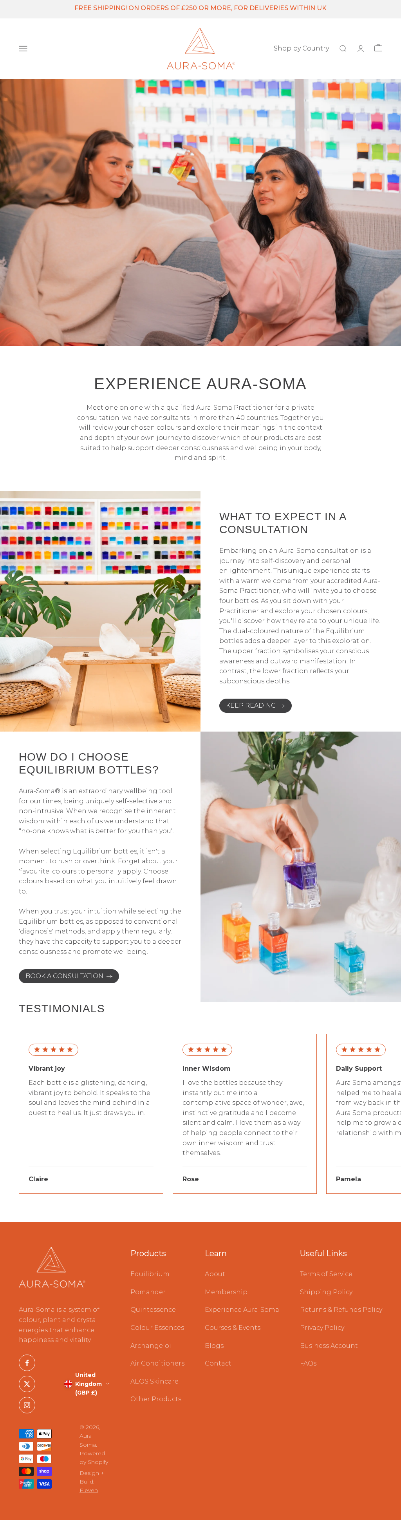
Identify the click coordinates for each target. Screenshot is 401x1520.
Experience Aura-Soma (242, 1309)
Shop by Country (301, 48)
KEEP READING (251, 705)
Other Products (155, 1399)
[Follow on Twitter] (27, 1384)
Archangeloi (150, 1345)
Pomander (148, 1292)
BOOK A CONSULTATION (64, 976)
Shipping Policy (326, 1292)
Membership (226, 1292)
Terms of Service (326, 1274)
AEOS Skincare (154, 1381)
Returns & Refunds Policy (341, 1309)
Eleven (88, 1490)
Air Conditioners (157, 1363)
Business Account (329, 1345)
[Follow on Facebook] (27, 1363)
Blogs (214, 1345)
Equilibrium (150, 1274)
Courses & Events (232, 1327)
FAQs (308, 1363)
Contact (218, 1363)
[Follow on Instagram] (27, 1405)
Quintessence (153, 1309)
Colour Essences (157, 1327)
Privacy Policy (322, 1327)
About (215, 1274)
